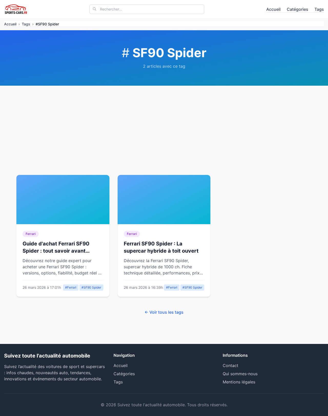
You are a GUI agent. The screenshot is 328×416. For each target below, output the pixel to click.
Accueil (273, 9)
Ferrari (31, 234)
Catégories (297, 9)
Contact (230, 365)
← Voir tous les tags (164, 312)
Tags (319, 9)
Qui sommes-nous (240, 373)
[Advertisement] (164, 124)
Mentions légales (239, 381)
